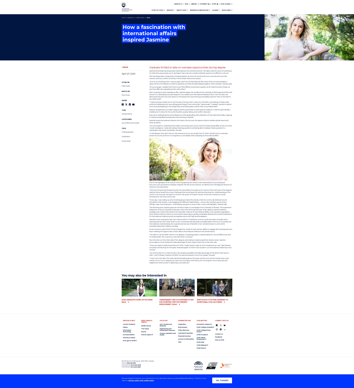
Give (186, 4)
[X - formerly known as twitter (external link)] (220, 325)
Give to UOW (219, 340)
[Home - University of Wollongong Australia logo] (127, 7)
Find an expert (146, 335)
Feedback (218, 337)
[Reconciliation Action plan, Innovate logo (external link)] (198, 365)
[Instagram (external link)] (217, 329)
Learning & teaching (185, 333)
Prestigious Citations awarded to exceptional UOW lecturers (212, 301)
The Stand (145, 329)
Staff (214, 4)
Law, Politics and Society (130, 123)
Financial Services (184, 336)
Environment (182, 327)
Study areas (126, 141)
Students (204, 4)
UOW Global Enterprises (201, 338)
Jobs (179, 342)
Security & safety (129, 337)
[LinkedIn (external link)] (220, 329)
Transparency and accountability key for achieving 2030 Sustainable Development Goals (176, 302)
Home (123, 17)
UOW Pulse (201, 348)
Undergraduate (127, 132)
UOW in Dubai (201, 335)
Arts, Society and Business (166, 325)
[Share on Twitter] (126, 104)
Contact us (219, 334)
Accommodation (129, 335)
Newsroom (130, 17)
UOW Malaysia (202, 345)
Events (143, 332)
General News (127, 114)
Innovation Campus (203, 324)
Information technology (127, 331)
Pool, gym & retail (129, 340)
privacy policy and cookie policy (141, 380)
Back (125, 67)
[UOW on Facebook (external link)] (217, 325)
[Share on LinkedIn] (130, 104)
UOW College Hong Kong (203, 331)
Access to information (186, 339)
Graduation (126, 136)
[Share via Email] (133, 104)
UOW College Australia (205, 327)
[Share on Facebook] (123, 104)
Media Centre (140, 17)
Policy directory (183, 330)
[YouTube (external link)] (224, 325)
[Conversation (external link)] (224, 329)
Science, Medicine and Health (168, 334)
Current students (129, 324)
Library (194, 4)
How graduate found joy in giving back (137, 301)
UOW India (200, 342)
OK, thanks (222, 380)
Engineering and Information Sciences (167, 329)
